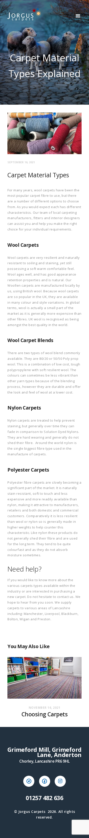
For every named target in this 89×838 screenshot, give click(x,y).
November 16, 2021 (45, 708)
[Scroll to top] (80, 829)
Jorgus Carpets (31, 811)
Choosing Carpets (44, 714)
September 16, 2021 (21, 162)
